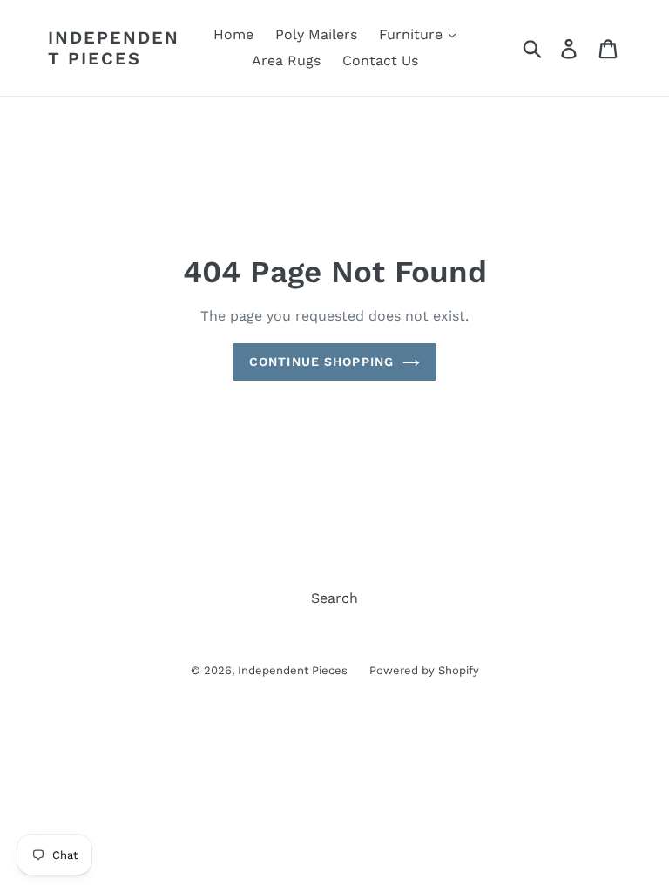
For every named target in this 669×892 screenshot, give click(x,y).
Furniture (413, 34)
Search (334, 598)
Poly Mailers (316, 34)
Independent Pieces (113, 48)
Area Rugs (286, 60)
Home (233, 34)
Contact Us (380, 60)
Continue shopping (321, 361)
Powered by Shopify (424, 670)
